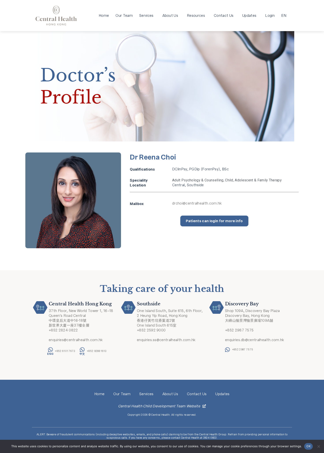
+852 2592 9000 (151, 330)
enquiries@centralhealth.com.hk (76, 340)
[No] (318, 446)
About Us (170, 15)
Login (270, 15)
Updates (249, 15)
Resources (196, 15)
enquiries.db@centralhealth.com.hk (254, 340)
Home (104, 15)
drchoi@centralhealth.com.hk (197, 203)
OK (308, 446)
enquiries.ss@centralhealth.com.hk (166, 340)
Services (146, 15)
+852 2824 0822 (63, 330)
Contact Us (223, 15)
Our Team (124, 15)
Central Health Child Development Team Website (159, 406)
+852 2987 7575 (239, 330)
